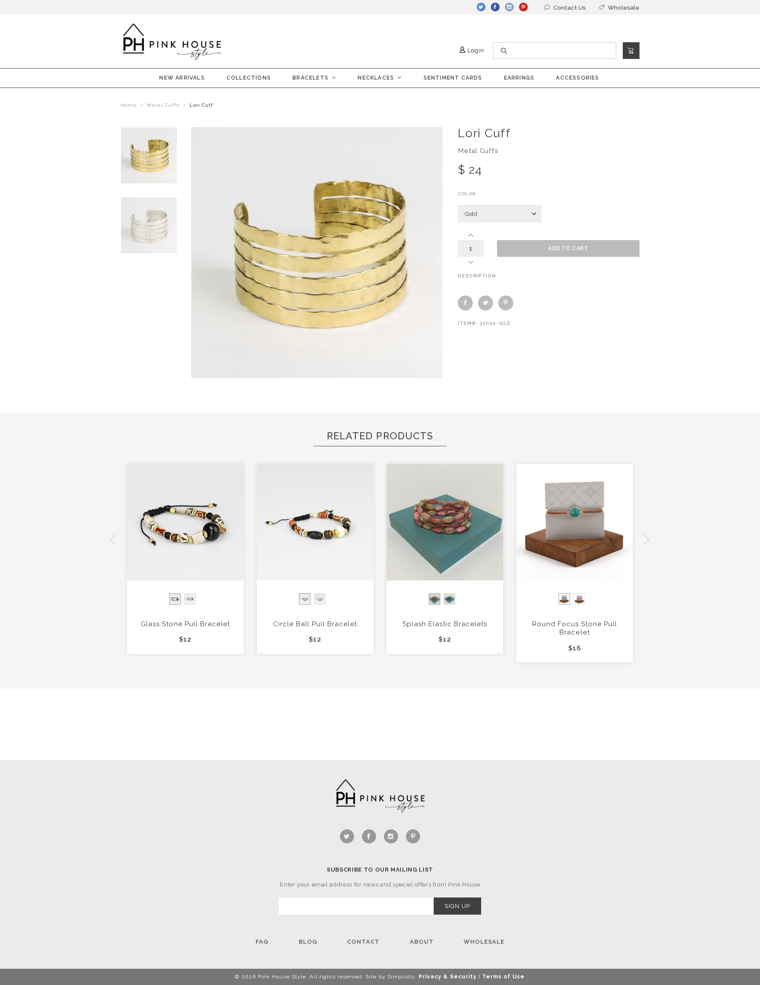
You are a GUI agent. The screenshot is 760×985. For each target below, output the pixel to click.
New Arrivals (182, 78)
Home (129, 105)
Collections (249, 78)
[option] (149, 155)
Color (466, 193)
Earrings (519, 78)
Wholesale (484, 941)
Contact (363, 941)
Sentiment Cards (453, 78)
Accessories (577, 78)
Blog (308, 941)
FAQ (262, 941)
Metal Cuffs (163, 105)
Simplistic (401, 977)
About (422, 941)
